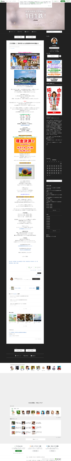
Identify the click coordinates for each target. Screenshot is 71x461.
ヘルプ (60, 460)
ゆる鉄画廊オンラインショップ (25, 228)
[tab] (12, 408)
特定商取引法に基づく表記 (53, 460)
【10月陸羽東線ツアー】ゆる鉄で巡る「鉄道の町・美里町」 (54, 198)
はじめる (18, 450)
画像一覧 (27, 31)
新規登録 (62, 1)
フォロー (53, 56)
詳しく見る (35, 450)
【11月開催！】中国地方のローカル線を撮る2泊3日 (53, 202)
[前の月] (50, 159)
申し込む (52, 450)
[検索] (61, 31)
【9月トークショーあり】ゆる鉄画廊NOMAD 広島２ (53, 191)
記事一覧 (20, 31)
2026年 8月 (54, 159)
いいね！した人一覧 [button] (33, 270)
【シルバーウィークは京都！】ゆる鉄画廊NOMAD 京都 (53, 188)
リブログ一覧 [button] (39, 270)
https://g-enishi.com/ (25, 125)
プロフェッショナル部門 (54, 50)
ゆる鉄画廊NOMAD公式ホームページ (25, 245)
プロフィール (52, 51)
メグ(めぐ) (10, 335)
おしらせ (12, 48)
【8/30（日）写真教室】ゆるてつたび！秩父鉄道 (54, 195)
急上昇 (18, 408)
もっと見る (25, 308)
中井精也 (54, 45)
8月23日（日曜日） (49, 207)
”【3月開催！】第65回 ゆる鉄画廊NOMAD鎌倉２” (18, 332)
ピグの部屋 (57, 51)
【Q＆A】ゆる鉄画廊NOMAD (25, 249)
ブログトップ (13, 31)
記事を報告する (39, 274)
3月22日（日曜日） (19, 350)
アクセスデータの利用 (45, 460)
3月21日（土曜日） (31, 350)
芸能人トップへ (35, 439)
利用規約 (39, 460)
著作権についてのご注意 (52, 236)
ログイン (68, 1)
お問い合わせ (34, 460)
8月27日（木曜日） (49, 193)
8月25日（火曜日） (49, 204)
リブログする (38, 268)
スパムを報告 (29, 460)
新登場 (15, 408)
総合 (12, 408)
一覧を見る (54, 210)
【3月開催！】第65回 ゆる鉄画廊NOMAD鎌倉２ (24, 43)
